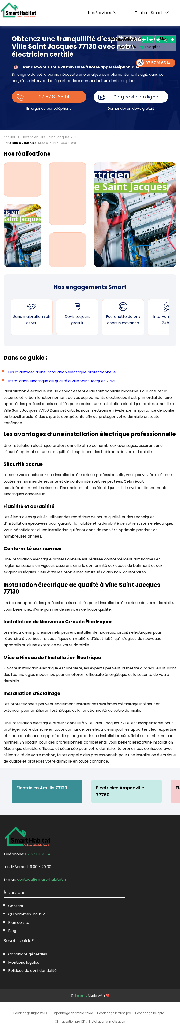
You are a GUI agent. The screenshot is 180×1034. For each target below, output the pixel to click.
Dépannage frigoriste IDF (30, 1013)
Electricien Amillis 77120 (41, 788)
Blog (164, 39)
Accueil (9, 137)
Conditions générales (27, 954)
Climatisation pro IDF (70, 1021)
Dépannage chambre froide (73, 1013)
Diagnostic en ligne (135, 97)
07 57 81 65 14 (54, 97)
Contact (16, 906)
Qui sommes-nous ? (26, 914)
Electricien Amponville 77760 (120, 791)
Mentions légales (23, 962)
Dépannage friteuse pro (114, 1013)
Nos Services (99, 12)
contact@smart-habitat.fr (42, 879)
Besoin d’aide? (123, 38)
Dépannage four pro (149, 1013)
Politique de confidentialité (32, 970)
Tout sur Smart (148, 12)
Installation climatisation (107, 1021)
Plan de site (18, 922)
